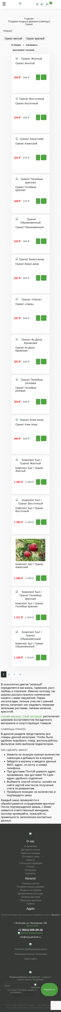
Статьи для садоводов (30, 863)
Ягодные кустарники (30, 890)
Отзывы (30, 866)
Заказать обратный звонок (32, 933)
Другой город (32, 926)
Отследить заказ (30, 856)
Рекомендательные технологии (30, 954)
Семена (30, 903)
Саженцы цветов (30, 883)
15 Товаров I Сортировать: (24, 45)
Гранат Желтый (25, 63)
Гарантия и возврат (30, 853)
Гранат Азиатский (26, 143)
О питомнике (30, 846)
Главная (29, 18)
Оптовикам (30, 870)
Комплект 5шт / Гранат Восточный (29, 510)
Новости (30, 860)
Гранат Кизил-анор (27, 263)
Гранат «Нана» (24, 304)
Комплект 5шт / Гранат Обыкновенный (29, 645)
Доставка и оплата (30, 849)
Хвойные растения (30, 897)
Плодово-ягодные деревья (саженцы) (29, 21)
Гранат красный (35, 38)
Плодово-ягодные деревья (30, 886)
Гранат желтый (13, 38)
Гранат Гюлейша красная (25, 189)
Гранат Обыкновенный (29, 227)
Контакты (30, 873)
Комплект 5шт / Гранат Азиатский (29, 566)
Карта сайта (30, 958)
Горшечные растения (30, 900)
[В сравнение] (38, 77)
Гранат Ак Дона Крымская (24, 349)
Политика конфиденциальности (30, 949)
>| (20, 674)
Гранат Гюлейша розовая (25, 389)
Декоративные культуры (30, 893)
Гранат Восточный (26, 103)
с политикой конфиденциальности (23, 993)
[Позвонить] (37, 3)
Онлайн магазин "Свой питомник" (21, 716)
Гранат (29, 24)
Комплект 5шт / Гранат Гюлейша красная (29, 605)
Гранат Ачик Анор (26, 424)
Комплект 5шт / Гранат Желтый (29, 469)
